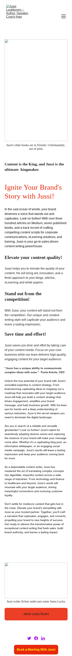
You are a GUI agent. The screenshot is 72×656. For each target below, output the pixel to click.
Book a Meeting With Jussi (36, 649)
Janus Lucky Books (36, 614)
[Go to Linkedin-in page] (43, 638)
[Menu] (63, 16)
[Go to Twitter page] (29, 638)
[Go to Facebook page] (36, 638)
